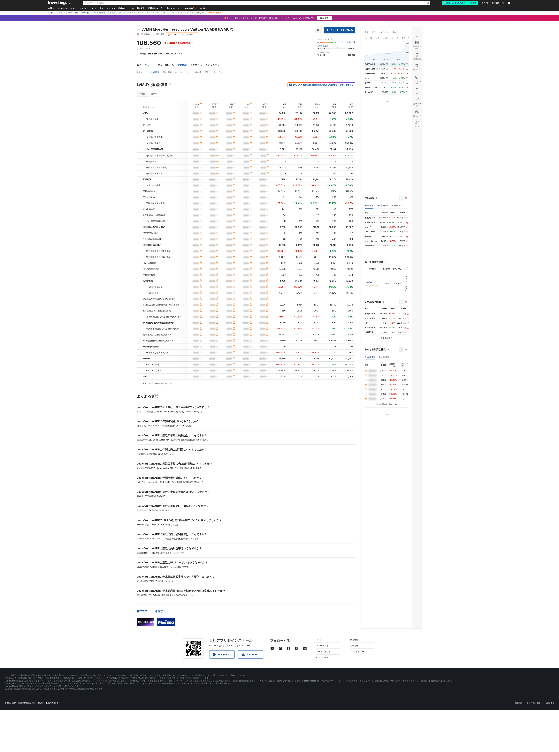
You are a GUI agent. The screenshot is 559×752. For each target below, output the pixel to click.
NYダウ (368, 78)
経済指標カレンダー (155, 8)
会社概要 (354, 639)
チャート (149, 64)
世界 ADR (121, 13)
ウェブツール (322, 657)
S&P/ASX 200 (371, 87)
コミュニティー (213, 64)
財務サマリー (142, 72)
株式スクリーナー (174, 8)
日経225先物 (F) (371, 69)
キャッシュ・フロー (183, 72)
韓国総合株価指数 (372, 73)
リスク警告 (549, 703)
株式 (52, 13)
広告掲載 (354, 645)
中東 (164, 13)
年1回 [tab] (142, 93)
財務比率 (197, 72)
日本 (77, 13)
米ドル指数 (369, 92)
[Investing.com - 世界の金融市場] (59, 3)
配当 (206, 72)
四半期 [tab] (154, 93)
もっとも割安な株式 (375, 349)
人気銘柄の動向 (373, 302)
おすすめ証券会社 (374, 261)
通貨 (366, 32)
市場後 (112, 13)
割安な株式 (200, 13)
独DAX (367, 83)
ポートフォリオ (323, 651)
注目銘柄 (369, 198)
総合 (139, 64)
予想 (220, 72)
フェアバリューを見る (343, 42)
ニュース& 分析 (166, 64)
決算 (213, 72)
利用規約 (518, 703)
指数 (373, 32)
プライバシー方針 (534, 703)
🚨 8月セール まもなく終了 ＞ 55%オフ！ (459, 3)
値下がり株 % (397, 205)
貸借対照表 (167, 72)
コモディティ (384, 32)
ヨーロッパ (155, 13)
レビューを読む (406, 283)
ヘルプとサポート (358, 651)
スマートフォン (323, 645)
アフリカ (190, 13)
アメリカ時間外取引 (99, 13)
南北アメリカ (143, 13)
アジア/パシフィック (176, 13)
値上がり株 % (382, 205)
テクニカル (196, 64)
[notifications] (503, 2)
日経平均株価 (370, 64)
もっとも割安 (370, 357)
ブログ (319, 639)
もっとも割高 (384, 357)
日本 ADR (131, 13)
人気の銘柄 (369, 205)
